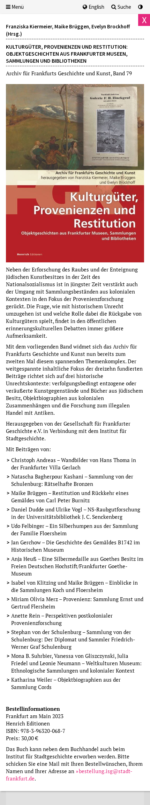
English (96, 7)
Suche (124, 7)
